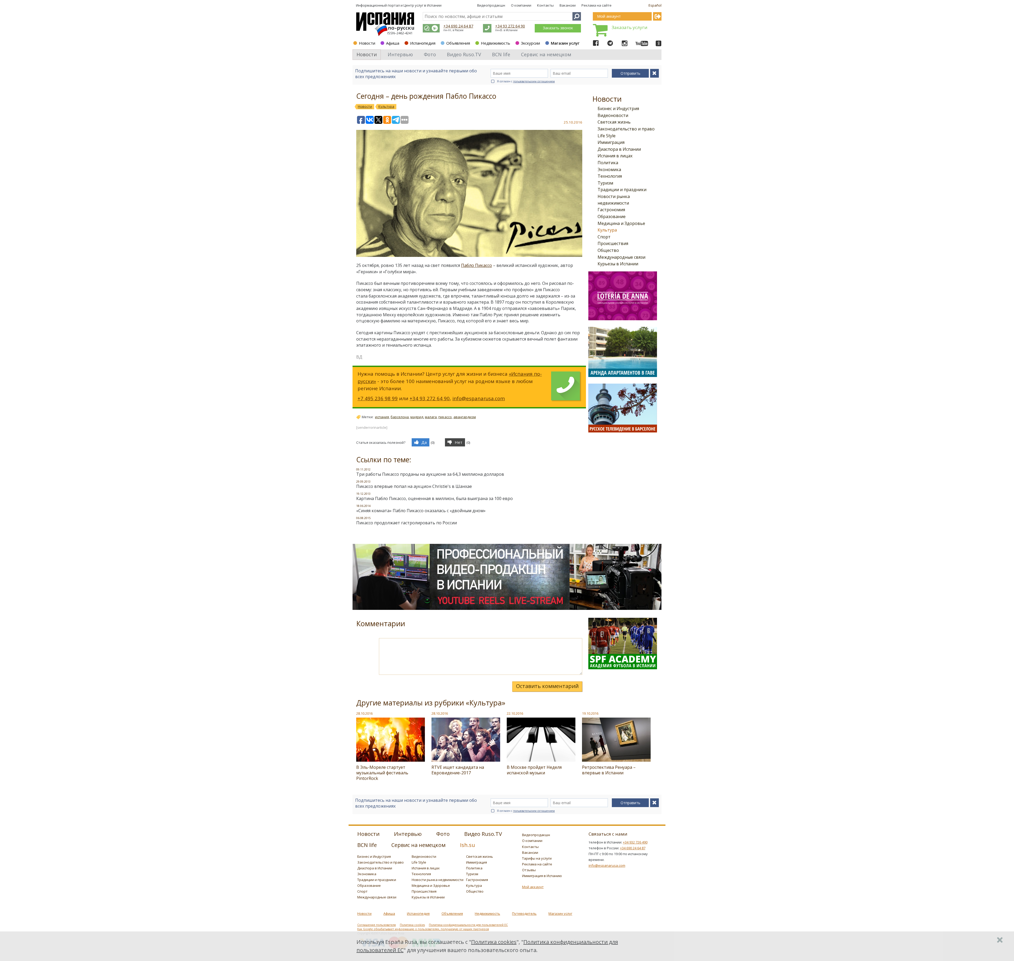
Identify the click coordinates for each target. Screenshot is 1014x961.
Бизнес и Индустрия (618, 108)
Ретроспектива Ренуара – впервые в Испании (609, 770)
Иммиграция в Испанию (542, 875)
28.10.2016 (364, 713)
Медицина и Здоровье (621, 223)
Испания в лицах (615, 156)
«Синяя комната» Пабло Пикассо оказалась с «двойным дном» (421, 511)
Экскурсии (530, 43)
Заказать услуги (629, 27)
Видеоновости (613, 115)
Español (655, 5)
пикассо (445, 416)
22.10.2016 (515, 713)
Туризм (605, 183)
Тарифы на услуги (537, 858)
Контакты (545, 5)
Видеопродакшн (491, 5)
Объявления (458, 43)
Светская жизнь (614, 122)
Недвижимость (495, 43)
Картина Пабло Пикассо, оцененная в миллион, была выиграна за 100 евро (434, 498)
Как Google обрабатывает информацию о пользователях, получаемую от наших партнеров (423, 929)
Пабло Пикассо (476, 265)
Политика (608, 163)
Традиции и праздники (622, 189)
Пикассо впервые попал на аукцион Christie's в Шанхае (414, 486)
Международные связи (621, 257)
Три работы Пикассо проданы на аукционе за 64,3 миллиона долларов (430, 474)
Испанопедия (422, 43)
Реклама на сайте (596, 5)
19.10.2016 (590, 713)
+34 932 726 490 (635, 842)
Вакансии (568, 5)
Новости (367, 43)
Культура (607, 230)
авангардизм (464, 416)
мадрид (416, 416)
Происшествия (613, 243)
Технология (610, 176)
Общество (608, 250)
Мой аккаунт (533, 886)
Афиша (392, 43)
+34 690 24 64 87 (458, 26)
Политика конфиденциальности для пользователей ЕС (468, 925)
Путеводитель (524, 913)
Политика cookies (412, 925)
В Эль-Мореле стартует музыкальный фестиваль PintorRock (382, 772)
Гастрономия (611, 210)
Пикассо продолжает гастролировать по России (406, 523)
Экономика (609, 169)
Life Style (607, 136)
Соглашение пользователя (376, 925)
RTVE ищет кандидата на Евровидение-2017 (457, 770)
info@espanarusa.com (478, 398)
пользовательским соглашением (534, 81)
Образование (612, 216)
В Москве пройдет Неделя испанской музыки (534, 770)
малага (431, 416)
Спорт (604, 237)
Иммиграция (611, 142)
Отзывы (529, 870)
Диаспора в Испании (619, 149)
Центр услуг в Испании (422, 5)
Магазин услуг (565, 43)
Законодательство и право (626, 129)
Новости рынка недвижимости (437, 879)
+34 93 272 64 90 (510, 26)
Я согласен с (526, 81)
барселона (400, 416)
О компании (521, 5)
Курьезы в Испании (618, 264)
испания (382, 416)
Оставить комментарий (547, 686)
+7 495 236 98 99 (378, 398)
